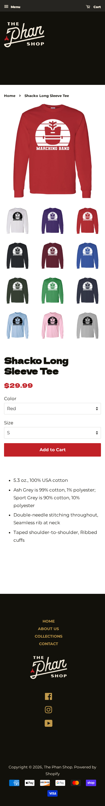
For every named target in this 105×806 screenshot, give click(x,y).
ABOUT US (48, 628)
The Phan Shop (58, 767)
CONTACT (48, 643)
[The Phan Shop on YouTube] (48, 724)
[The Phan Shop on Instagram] (48, 711)
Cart (96, 7)
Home (9, 96)
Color (10, 398)
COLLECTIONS (48, 636)
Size (8, 422)
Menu (15, 7)
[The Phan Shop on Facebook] (48, 697)
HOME (49, 621)
